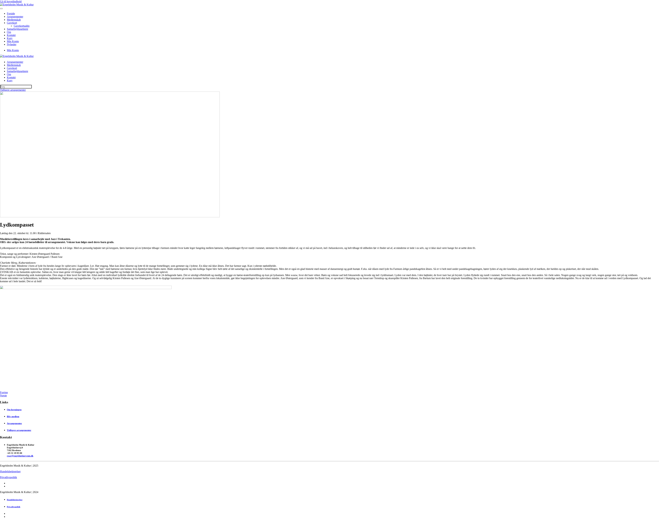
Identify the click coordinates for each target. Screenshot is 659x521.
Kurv (10, 38)
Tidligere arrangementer (13, 89)
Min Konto (13, 41)
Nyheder (11, 44)
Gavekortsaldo (22, 25)
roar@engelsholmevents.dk (20, 456)
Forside (11, 13)
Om (9, 32)
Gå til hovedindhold (11, 1)
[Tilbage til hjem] (17, 4)
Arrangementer (15, 16)
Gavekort (12, 22)
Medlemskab (14, 19)
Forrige (4, 392)
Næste (3, 395)
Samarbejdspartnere (17, 28)
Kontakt (11, 35)
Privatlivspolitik (8, 477)
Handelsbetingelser (10, 471)
